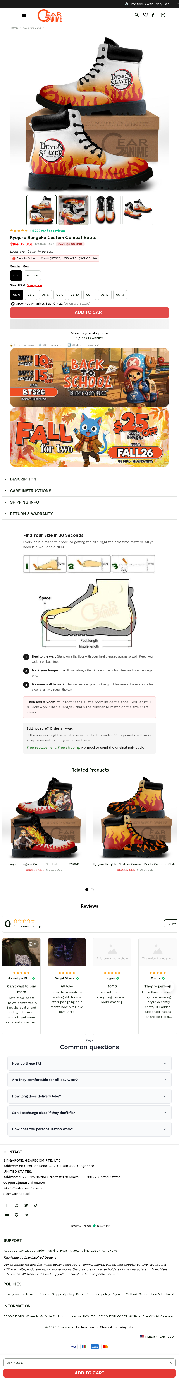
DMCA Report (13, 1336)
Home (14, 27)
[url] (24, 1182)
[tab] (87, 889)
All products (32, 27)
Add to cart (89, 1373)
